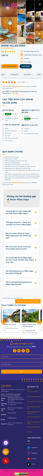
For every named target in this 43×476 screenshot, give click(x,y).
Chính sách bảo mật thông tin (33, 412)
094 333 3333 (16, 86)
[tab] (14, 75)
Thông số (14, 74)
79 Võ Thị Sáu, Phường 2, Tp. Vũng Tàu (15, 403)
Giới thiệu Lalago (32, 391)
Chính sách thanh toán (34, 396)
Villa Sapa (15, 93)
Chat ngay (26, 66)
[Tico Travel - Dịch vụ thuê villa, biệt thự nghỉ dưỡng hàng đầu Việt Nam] (10, 8)
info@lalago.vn (12, 418)
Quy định (27, 74)
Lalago (16, 471)
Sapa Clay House (10, 324)
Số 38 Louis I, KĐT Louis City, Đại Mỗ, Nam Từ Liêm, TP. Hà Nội (16, 399)
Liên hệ (29, 432)
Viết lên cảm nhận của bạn (28, 301)
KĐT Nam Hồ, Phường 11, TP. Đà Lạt (15, 408)
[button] (39, 322)
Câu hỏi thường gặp (33, 427)
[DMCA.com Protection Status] (22, 474)
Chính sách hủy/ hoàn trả (33, 407)
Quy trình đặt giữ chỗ (33, 417)
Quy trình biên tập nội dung (34, 422)
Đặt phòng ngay (10, 66)
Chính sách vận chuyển (34, 401)
